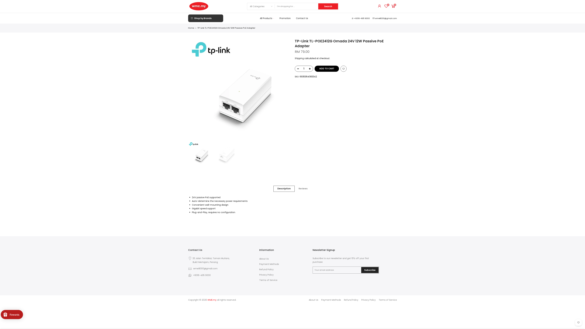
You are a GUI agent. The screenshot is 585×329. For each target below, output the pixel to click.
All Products (266, 18)
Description (284, 188)
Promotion (285, 18)
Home (191, 28)
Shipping (299, 58)
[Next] (285, 90)
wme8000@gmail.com (386, 18)
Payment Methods (269, 264)
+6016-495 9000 (362, 18)
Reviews (303, 188)
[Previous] (193, 90)
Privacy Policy (266, 274)
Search (328, 6)
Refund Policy (266, 269)
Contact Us (302, 18)
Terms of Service (268, 280)
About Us (264, 258)
